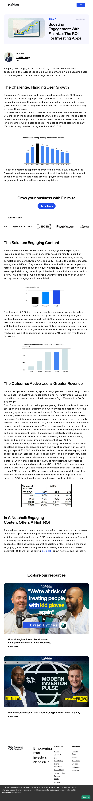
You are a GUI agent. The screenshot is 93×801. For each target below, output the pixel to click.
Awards (57, 782)
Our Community (58, 759)
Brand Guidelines (58, 765)
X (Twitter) (76, 760)
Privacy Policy (57, 777)
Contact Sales (75, 753)
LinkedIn (75, 764)
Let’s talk (47, 551)
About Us (58, 755)
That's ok (86, 797)
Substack (75, 770)
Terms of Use (59, 773)
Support (75, 757)
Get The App (59, 770)
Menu (81, 5)
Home (56, 751)
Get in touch (46, 206)
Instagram (76, 767)
